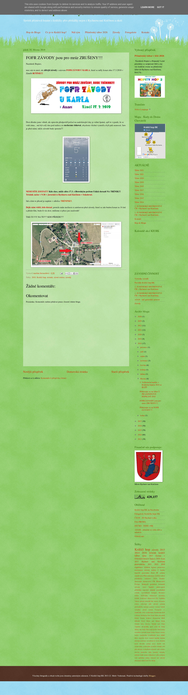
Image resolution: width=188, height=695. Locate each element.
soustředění (160, 590)
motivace (143, 641)
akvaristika (145, 627)
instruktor (138, 632)
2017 (140, 421)
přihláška (138, 590)
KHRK (137, 598)
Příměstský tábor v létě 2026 (149, 55)
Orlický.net (139, 536)
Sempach (145, 584)
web (136, 658)
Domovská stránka (77, 372)
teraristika (144, 652)
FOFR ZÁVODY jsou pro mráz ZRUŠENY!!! (150, 401)
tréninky (155, 652)
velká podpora (160, 655)
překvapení (160, 587)
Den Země (151, 615)
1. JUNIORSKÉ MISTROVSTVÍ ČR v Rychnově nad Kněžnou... (148, 213)
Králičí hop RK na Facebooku (147, 509)
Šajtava (152, 558)
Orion (163, 621)
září (142, 351)
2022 (140, 325)
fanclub (137, 573)
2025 (140, 321)
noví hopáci (148, 587)
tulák (141, 655)
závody (68, 277)
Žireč (153, 573)
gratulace (153, 584)
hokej (163, 629)
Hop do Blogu (33, 32)
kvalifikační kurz (154, 635)
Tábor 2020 (139, 178)
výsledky (138, 610)
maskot (151, 638)
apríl (151, 627)
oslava (137, 604)
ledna (142, 415)
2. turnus (161, 570)
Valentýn (137, 627)
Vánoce (137, 601)
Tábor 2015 (139, 198)
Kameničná (156, 618)
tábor (144, 555)
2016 (140, 425)
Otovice (147, 624)
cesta (155, 627)
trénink (50, 277)
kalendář (147, 601)
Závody (116, 32)
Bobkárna (144, 615)
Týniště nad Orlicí (158, 624)
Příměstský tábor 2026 (96, 32)
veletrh (162, 607)
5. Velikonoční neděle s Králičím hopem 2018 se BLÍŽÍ (151, 384)
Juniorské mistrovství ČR (145, 581)
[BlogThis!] (69, 273)
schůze (162, 573)
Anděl (148, 612)
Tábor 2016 (139, 194)
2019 (140, 338)
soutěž (137, 575)
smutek (152, 590)
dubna (143, 374)
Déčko (137, 596)
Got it (160, 7)
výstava (147, 567)
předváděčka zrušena (142, 607)
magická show (144, 638)
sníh (158, 649)
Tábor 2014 (139, 202)
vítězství (148, 578)
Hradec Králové (146, 618)
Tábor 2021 (139, 174)
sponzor (151, 607)
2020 (140, 334)
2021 (140, 329)
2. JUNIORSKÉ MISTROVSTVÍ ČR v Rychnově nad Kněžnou (148, 207)
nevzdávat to (151, 641)
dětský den (138, 629)
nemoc (156, 601)
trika (150, 652)
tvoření (157, 607)
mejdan (157, 638)
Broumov (162, 593)
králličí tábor (160, 575)
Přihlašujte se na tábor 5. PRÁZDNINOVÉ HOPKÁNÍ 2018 (150, 394)
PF (157, 573)
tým (141, 575)
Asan (163, 558)
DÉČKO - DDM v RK (144, 525)
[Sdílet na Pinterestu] (77, 273)
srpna (142, 356)
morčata (137, 641)
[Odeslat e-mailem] (66, 273)
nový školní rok (158, 644)
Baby (152, 612)
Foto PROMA (140, 521)
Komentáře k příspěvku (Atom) (53, 378)
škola (153, 661)
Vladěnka (162, 598)
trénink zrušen (150, 570)
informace (151, 575)
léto (152, 601)
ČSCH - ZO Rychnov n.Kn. (146, 517)
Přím (145, 575)
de (159, 627)
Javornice (162, 596)
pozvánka (145, 573)
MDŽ (163, 618)
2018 (34, 277)
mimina (162, 638)
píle (136, 649)
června (143, 365)
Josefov (162, 578)
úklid (143, 661)
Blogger (152, 675)
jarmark (143, 632)
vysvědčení (145, 592)
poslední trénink (156, 646)
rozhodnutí (146, 649)
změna (147, 658)
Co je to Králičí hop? (55, 32)
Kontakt (145, 32)
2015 (140, 430)
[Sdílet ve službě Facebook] (74, 273)
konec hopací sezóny (158, 632)
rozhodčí (153, 649)
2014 (140, 434)
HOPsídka (144, 596)
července (144, 360)
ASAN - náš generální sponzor (147, 299)
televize (137, 652)
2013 (140, 439)
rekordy (140, 649)
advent (142, 601)
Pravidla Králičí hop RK (145, 282)
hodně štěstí (157, 629)
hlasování (149, 629)
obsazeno (162, 601)
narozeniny (139, 570)
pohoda (162, 604)
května (143, 369)
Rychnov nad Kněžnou (153, 561)
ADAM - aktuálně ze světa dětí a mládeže (148, 531)
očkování (144, 604)
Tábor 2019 (139, 182)
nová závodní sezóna (143, 644)
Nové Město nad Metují (150, 621)
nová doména (160, 641)
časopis (154, 592)
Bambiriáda (158, 612)
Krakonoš (143, 598)
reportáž (146, 590)
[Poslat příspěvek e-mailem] (61, 273)
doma (163, 627)
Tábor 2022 (139, 170)
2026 (140, 316)
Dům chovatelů (160, 615)
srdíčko (162, 649)
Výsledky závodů (141, 278)
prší (163, 646)
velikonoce (151, 655)
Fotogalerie (130, 32)
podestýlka (146, 646)
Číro (149, 661)
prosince (144, 347)
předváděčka (140, 564)
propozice (161, 567)
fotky (144, 629)
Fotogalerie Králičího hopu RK (147, 513)
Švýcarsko (158, 610)
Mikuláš (137, 621)
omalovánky (139, 646)
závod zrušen (59, 277)
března (143, 378)
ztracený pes (155, 658)
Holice (137, 618)
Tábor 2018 (139, 186)
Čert (146, 661)
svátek (137, 592)
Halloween (153, 596)
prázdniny (138, 578)
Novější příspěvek (33, 372)
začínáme (141, 658)
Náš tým (76, 32)
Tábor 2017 (139, 190)
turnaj (146, 655)
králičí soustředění (141, 635)
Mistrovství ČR (153, 598)
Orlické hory (139, 624)
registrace (139, 567)
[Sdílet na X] (71, 273)
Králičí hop (41, 277)
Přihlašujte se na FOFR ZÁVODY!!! (149, 408)
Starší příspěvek (120, 372)
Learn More (147, 7)
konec (149, 632)
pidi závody (153, 604)
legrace (153, 567)
